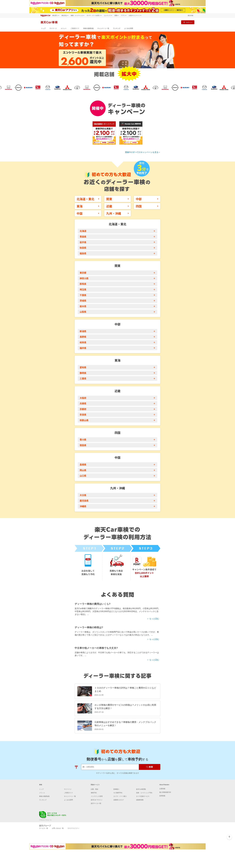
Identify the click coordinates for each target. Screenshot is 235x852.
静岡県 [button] (83, 372)
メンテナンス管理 (97, 796)
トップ (43, 28)
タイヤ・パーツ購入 (120, 796)
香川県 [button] (83, 439)
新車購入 (116, 789)
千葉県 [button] (83, 295)
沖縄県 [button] (83, 506)
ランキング (116, 28)
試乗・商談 (94, 789)
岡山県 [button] (83, 470)
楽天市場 (190, 15)
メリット (64, 28)
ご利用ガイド (74, 28)
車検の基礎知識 (88, 28)
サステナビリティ (73, 828)
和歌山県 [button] (84, 420)
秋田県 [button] (83, 247)
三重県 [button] (83, 378)
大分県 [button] (83, 495)
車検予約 (94, 793)
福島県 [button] (83, 253)
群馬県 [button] (83, 283)
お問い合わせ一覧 (58, 828)
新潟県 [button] (83, 331)
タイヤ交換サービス (142, 796)
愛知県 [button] (83, 367)
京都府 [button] (83, 409)
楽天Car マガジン (96, 800)
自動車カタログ (118, 800)
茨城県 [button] (83, 300)
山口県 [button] (83, 475)
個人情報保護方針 (165, 792)
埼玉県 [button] (83, 289)
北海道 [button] (83, 230)
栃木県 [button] (83, 306)
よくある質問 (128, 28)
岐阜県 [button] (83, 342)
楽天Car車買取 (141, 789)
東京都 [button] (83, 272)
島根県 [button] (83, 464)
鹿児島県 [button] (84, 500)
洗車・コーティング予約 (144, 793)
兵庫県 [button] (83, 403)
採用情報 (162, 796)
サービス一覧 (43, 828)
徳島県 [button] (83, 445)
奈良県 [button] (83, 414)
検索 (151, 767)
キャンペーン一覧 (103, 28)
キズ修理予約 (117, 793)
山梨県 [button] (83, 311)
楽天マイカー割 (96, 803)
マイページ (53, 28)
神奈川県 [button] (84, 278)
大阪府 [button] (83, 397)
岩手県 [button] (83, 242)
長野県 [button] (83, 336)
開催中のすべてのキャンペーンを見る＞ (142, 152)
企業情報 (162, 789)
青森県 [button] (83, 236)
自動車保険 (139, 800)
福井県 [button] (83, 347)
